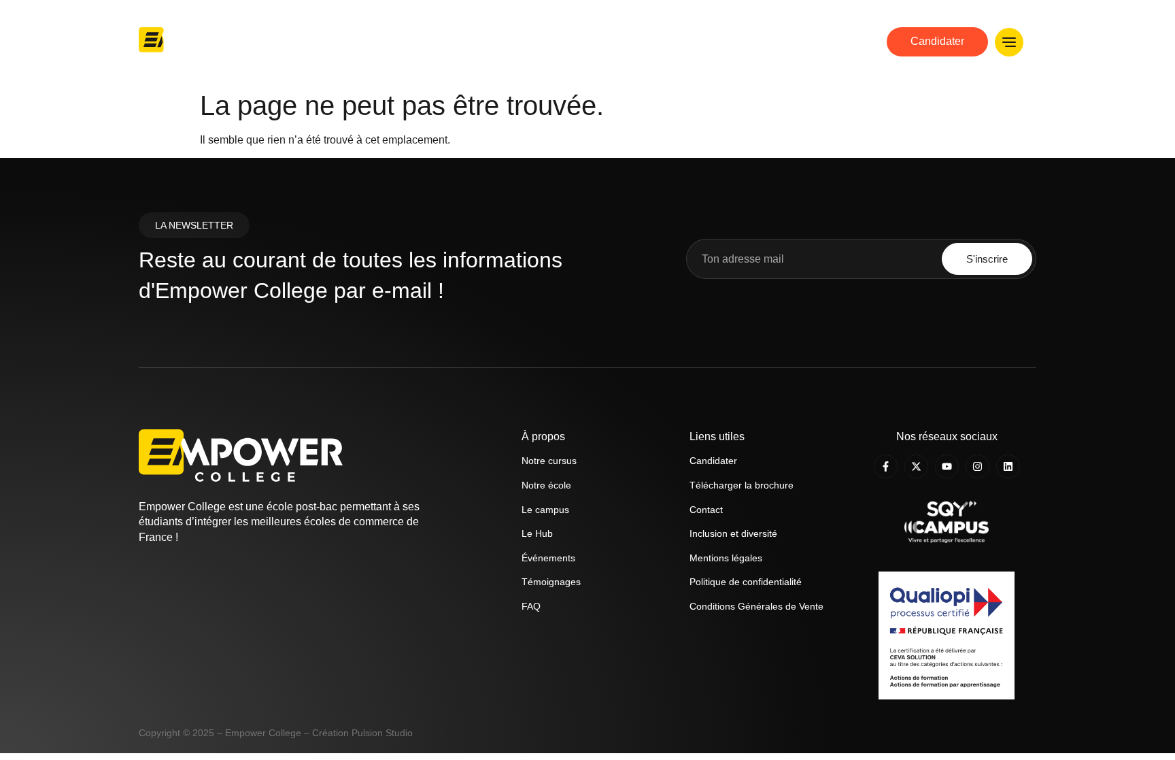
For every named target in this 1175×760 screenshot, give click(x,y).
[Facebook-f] (886, 466)
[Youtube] (947, 466)
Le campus (545, 509)
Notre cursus (688, 41)
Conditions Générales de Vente (756, 606)
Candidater (713, 460)
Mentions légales (725, 557)
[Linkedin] (1008, 466)
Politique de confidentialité (745, 581)
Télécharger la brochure (741, 485)
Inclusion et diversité (733, 533)
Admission (764, 41)
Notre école (609, 41)
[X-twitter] (916, 466)
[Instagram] (977, 466)
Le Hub (828, 41)
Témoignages (551, 581)
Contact (706, 509)
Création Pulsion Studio (362, 732)
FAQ (531, 606)
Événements (548, 557)
